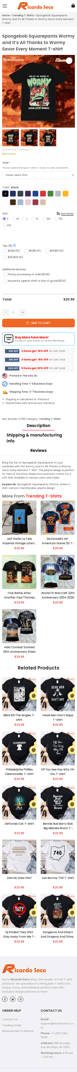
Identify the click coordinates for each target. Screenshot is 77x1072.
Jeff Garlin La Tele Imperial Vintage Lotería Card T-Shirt (19, 541)
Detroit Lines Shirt (19, 878)
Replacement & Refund (17, 1031)
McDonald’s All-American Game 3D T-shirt (58, 541)
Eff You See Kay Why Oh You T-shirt (57, 771)
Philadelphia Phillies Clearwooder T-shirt (19, 771)
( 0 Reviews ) (24, 149)
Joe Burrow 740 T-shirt (58, 878)
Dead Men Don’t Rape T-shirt (57, 717)
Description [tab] (38, 425)
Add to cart (39, 323)
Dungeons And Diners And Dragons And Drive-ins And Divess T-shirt (58, 934)
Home (6, 15)
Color (11, 187)
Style (6, 162)
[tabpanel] (38, 475)
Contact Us (10, 1019)
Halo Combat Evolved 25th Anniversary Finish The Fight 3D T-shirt (19, 649)
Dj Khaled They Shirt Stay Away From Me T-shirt (19, 934)
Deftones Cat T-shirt (19, 824)
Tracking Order (11, 1025)
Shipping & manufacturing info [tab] (34, 438)
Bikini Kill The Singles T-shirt (19, 717)
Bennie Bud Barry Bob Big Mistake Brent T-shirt (58, 826)
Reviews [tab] (38, 450)
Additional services (14, 269)
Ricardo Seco (20, 979)
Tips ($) (9, 246)
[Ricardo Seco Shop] (35, 6)
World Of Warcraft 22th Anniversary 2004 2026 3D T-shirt (57, 595)
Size (6, 213)
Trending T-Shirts (23, 15)
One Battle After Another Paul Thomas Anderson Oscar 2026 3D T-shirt (19, 595)
